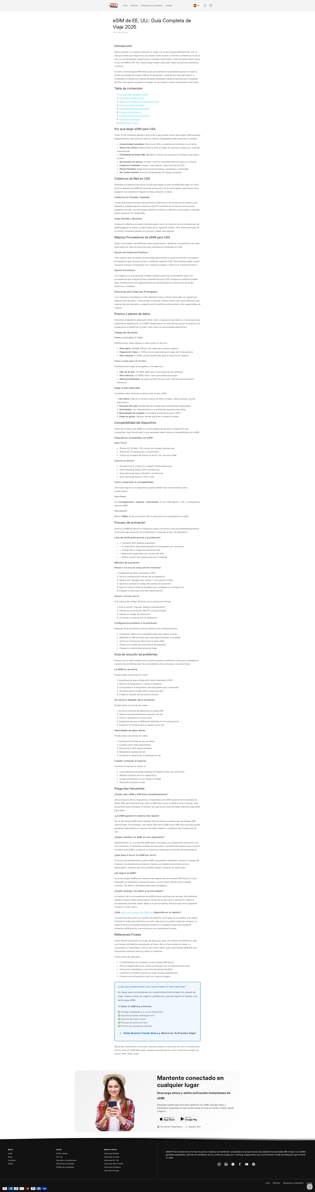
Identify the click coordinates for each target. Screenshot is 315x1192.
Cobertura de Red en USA (132, 98)
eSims (10, 1164)
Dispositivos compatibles (293, 1183)
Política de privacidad (65, 1164)
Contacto (12, 1160)
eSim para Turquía (111, 1157)
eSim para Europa (111, 1170)
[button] (205, 5)
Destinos (276, 1183)
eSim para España (111, 1153)
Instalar (310, 1183)
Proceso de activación (130, 112)
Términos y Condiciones (66, 1160)
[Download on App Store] (167, 1119)
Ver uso (59, 1157)
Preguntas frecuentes (129, 119)
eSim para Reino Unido (113, 1164)
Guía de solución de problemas (134, 115)
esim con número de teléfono (137, 912)
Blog (10, 1157)
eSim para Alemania (112, 1167)
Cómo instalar (62, 1153)
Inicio (10, 1153)
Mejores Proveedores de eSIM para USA (139, 101)
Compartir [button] (120, 39)
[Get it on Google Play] (189, 1119)
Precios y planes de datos (132, 105)
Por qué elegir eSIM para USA (133, 94)
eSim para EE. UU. (111, 1160)
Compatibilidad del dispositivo (134, 108)
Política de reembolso (65, 1167)
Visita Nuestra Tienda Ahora (140, 1033)
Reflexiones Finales (128, 123)
